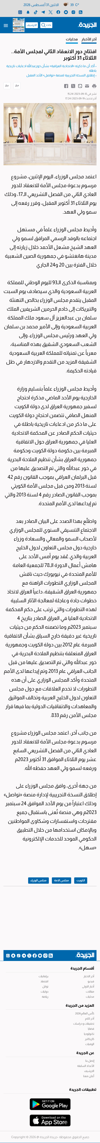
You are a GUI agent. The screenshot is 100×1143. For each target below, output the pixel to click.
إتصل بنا (89, 1060)
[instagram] (73, 12)
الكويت (81, 880)
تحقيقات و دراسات (83, 1023)
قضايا (91, 1028)
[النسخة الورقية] (18, 25)
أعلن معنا (88, 1076)
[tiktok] (36, 12)
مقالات (90, 991)
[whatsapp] (20, 12)
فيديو (91, 981)
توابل (45, 986)
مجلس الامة (61, 880)
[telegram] (43, 12)
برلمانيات (43, 976)
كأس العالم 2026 (84, 1013)
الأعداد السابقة (85, 1066)
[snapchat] (28, 12)
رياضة (45, 996)
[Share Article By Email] (87, 86)
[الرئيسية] (87, 25)
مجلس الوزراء (38, 880)
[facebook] (58, 12)
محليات (90, 996)
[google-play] (50, 1102)
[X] (51, 12)
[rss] (80, 12)
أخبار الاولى (88, 986)
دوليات (44, 991)
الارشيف (32, 25)
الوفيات (89, 1044)
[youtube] (66, 12)
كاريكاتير (89, 1039)
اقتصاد (44, 981)
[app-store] (50, 1118)
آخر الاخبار (88, 976)
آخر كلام (89, 1018)
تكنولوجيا (89, 1034)
